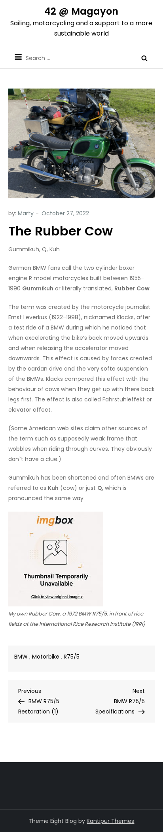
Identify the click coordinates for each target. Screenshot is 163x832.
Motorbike (45, 656)
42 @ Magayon (81, 11)
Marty (26, 213)
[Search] (144, 58)
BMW (21, 656)
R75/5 (72, 656)
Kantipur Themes (110, 821)
